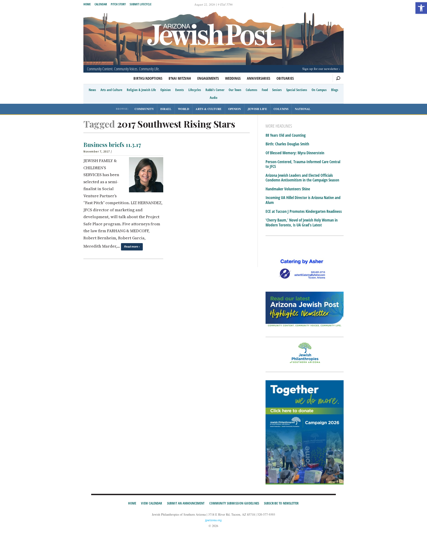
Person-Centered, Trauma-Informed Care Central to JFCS (303, 164)
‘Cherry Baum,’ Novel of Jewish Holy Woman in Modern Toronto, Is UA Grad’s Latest (302, 222)
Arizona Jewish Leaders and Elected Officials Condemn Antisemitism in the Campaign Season (302, 178)
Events (179, 89)
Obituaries (285, 78)
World (183, 109)
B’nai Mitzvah (180, 78)
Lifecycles (194, 89)
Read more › (132, 246)
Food (265, 89)
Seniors (277, 89)
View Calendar (151, 503)
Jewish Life (257, 109)
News (92, 89)
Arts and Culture (111, 89)
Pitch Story (118, 4)
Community (144, 109)
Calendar (101, 4)
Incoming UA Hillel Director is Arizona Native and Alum (303, 200)
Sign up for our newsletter (320, 68)
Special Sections (296, 89)
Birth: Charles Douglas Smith (287, 144)
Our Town (235, 89)
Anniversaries (258, 78)
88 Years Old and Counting (286, 135)
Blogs (334, 89)
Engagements (208, 78)
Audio (213, 97)
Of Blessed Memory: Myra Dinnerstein (295, 153)
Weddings (233, 78)
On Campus (319, 89)
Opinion (165, 89)
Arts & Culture (208, 109)
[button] (421, 8)
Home (87, 4)
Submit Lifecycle (140, 4)
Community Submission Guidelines (234, 503)
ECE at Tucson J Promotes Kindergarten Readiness (304, 211)
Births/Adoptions (147, 78)
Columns (251, 89)
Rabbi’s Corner (214, 89)
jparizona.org (213, 520)
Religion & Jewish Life (141, 89)
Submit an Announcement (185, 503)
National (302, 109)
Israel (165, 109)
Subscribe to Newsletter (281, 503)
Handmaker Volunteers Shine (288, 189)
